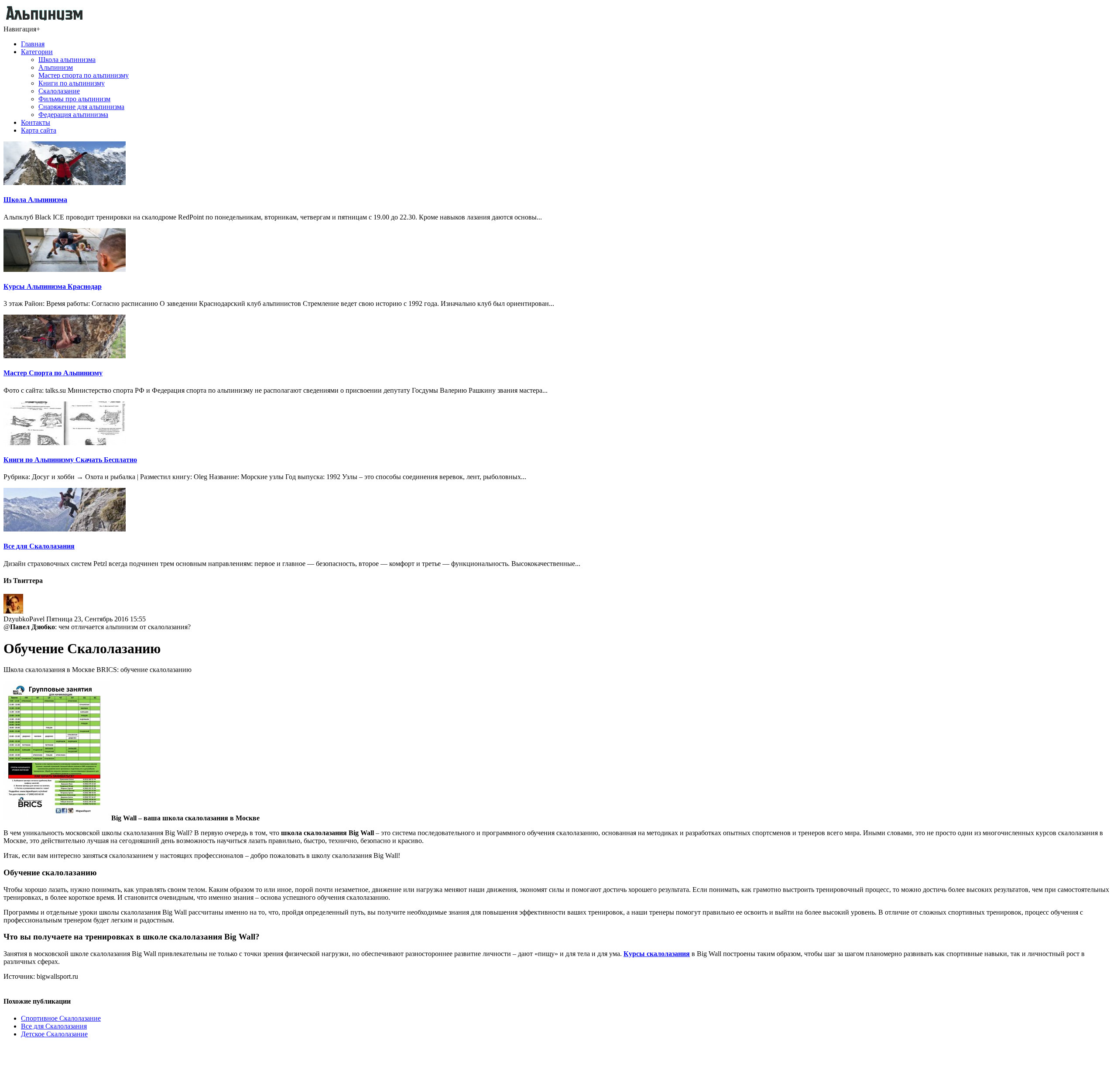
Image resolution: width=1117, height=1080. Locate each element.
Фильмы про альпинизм (74, 99)
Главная (33, 44)
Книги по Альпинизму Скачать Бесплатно (70, 459)
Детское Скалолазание (54, 1034)
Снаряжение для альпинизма (81, 106)
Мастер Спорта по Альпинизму (53, 373)
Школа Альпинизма (35, 199)
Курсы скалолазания (657, 953)
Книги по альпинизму (71, 83)
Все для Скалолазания (39, 546)
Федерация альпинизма (73, 114)
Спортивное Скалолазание (61, 1018)
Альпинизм (55, 67)
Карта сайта (38, 130)
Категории (37, 51)
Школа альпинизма (67, 59)
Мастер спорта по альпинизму (83, 75)
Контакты (35, 122)
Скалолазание (59, 91)
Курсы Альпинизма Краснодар (52, 286)
